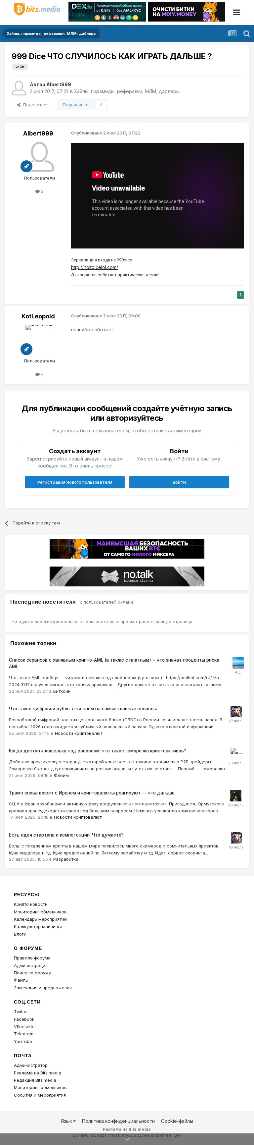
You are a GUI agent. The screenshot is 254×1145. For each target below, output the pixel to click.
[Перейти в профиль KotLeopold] (39, 339)
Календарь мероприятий (40, 919)
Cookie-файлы (177, 1121)
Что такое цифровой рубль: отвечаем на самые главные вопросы (83, 708)
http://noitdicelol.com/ (94, 267)
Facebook (24, 1019)
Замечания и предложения (43, 987)
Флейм (61, 775)
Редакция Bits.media (35, 1080)
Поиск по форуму (32, 972)
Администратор (31, 1065)
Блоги (20, 934)
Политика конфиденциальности (118, 1121)
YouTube (23, 1041)
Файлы (21, 980)
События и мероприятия (40, 1095)
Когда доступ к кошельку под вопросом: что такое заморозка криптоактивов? (97, 750)
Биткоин (61, 691)
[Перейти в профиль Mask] (236, 711)
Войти (179, 482)
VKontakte (24, 1026)
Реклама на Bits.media (37, 1072)
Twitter (21, 1011)
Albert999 (58, 84)
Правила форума (32, 957)
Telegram (23, 1033)
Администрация (31, 965)
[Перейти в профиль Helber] (236, 753)
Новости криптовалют (79, 733)
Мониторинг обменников (40, 911)
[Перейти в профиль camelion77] (235, 795)
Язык (67, 1121)
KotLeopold (38, 316)
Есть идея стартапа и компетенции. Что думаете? (66, 835)
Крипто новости (31, 904)
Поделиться (35, 104)
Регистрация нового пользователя (74, 482)
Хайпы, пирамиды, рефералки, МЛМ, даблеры (127, 91)
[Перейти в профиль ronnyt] (238, 663)
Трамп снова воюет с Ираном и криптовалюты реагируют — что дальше (92, 792)
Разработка (65, 859)
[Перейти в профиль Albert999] (19, 88)
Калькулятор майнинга (38, 926)
